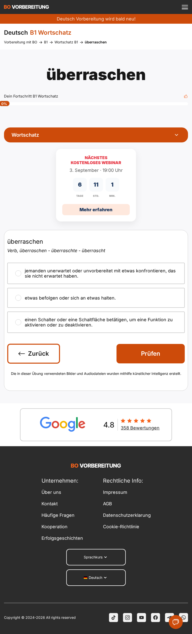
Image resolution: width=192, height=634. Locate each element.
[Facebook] (155, 617)
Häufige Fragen (58, 515)
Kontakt (50, 503)
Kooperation (55, 526)
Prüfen (150, 353)
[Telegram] (169, 617)
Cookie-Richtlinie (121, 526)
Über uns (51, 492)
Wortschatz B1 (66, 42)
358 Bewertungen (140, 427)
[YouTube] (141, 617)
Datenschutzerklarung (127, 515)
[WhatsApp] (183, 617)
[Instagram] (127, 617)
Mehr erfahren (96, 209)
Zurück (38, 353)
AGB (107, 503)
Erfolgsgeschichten (62, 538)
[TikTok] (113, 617)
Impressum (115, 492)
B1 (46, 42)
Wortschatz (25, 135)
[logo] (26, 6)
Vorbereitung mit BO (20, 42)
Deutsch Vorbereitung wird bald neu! (96, 18)
